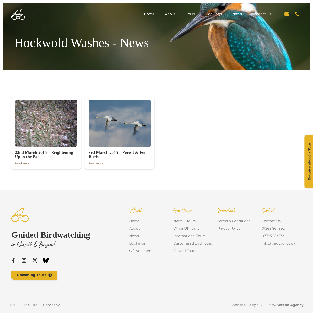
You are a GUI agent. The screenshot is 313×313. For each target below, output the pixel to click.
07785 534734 (273, 236)
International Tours (189, 236)
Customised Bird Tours (192, 243)
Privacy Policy (228, 228)
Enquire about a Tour (309, 162)
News (237, 14)
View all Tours (184, 251)
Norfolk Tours (184, 221)
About (170, 14)
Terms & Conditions (233, 221)
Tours (190, 14)
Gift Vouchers (140, 251)
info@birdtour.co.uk (279, 243)
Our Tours (182, 211)
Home (149, 14)
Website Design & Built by (267, 305)
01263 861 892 (273, 228)
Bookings (214, 14)
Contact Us (261, 14)
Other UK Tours (186, 228)
